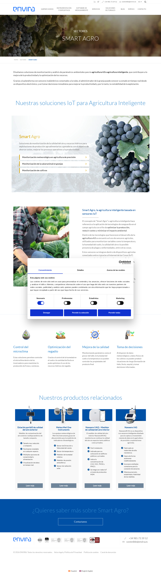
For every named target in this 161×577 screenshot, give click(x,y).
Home (16, 59)
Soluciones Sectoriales (110, 9)
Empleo (131, 9)
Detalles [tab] (80, 270)
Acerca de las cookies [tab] (116, 270)
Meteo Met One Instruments (63, 428)
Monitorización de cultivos (34, 170)
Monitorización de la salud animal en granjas (42, 164)
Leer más (30, 485)
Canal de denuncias (108, 552)
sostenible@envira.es (129, 2)
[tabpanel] (30, 448)
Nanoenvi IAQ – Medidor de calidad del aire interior (97, 428)
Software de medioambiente (81, 9)
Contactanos (80, 521)
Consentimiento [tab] (45, 270)
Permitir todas (114, 313)
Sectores (23, 59)
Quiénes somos (47, 9)
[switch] (67, 303)
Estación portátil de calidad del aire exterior (30, 428)
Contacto (142, 9)
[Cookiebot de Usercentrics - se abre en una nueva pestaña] (120, 262)
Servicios (96, 9)
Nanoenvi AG (131, 427)
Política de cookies (91, 552)
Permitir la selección (80, 313)
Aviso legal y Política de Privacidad (68, 552)
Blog (123, 9)
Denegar (46, 313)
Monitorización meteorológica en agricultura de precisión (49, 157)
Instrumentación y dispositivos (64, 9)
